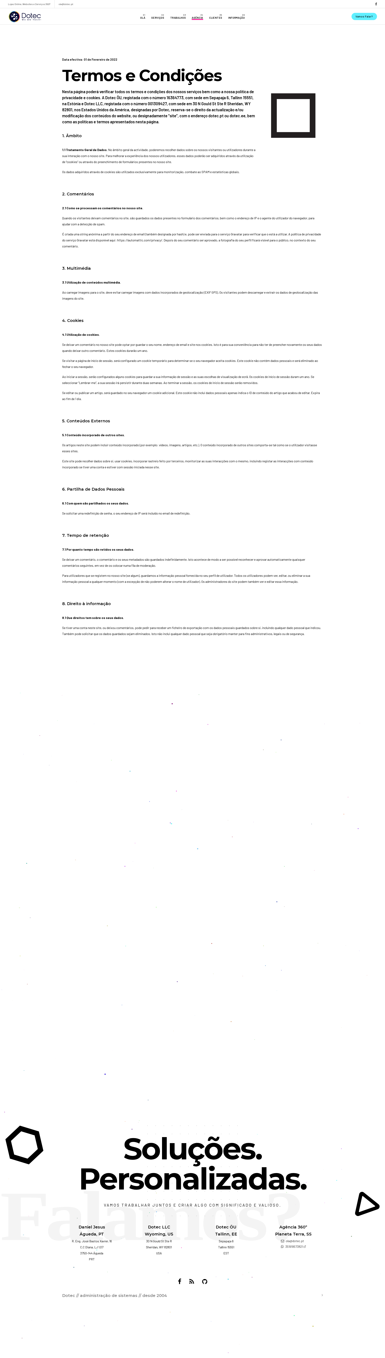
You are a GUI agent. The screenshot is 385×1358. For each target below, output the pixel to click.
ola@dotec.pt (66, 4)
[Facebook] (179, 1281)
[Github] (204, 1281)
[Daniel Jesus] (191, 1281)
